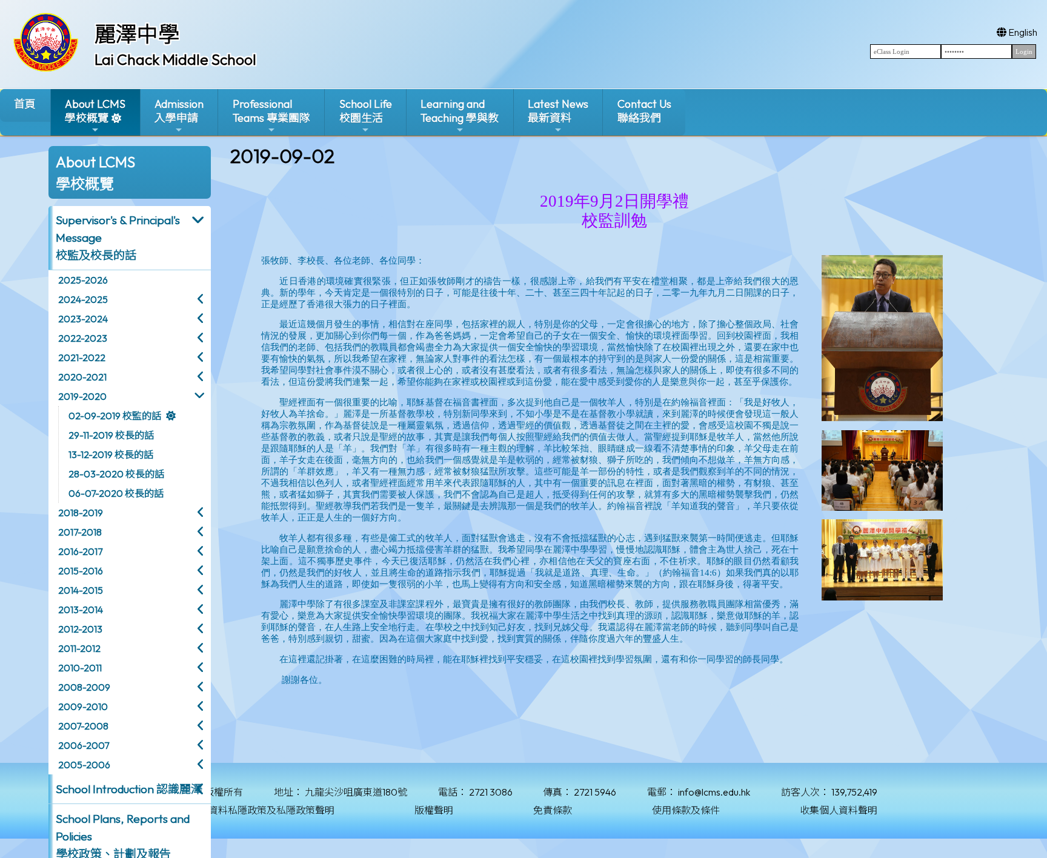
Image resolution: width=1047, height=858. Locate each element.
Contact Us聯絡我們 (644, 111)
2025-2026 (83, 280)
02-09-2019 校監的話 (114, 416)
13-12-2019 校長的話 (110, 454)
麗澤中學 (137, 34)
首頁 (25, 104)
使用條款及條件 (686, 810)
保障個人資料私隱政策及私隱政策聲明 (252, 810)
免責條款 (552, 810)
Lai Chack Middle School (175, 59)
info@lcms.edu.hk (714, 792)
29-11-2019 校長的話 (111, 435)
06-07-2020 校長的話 (116, 493)
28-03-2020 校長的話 (116, 474)
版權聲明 (433, 810)
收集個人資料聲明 (838, 810)
